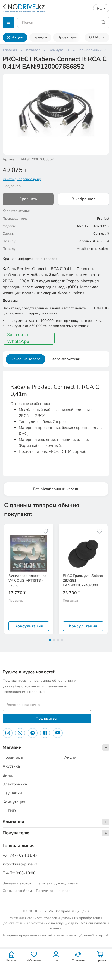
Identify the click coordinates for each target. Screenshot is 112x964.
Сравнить (28, 198)
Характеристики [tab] (66, 359)
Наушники (12, 793)
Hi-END (9, 811)
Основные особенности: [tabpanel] (56, 419)
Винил (9, 775)
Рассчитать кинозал (53, 890)
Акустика (11, 766)
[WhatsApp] (20, 733)
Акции (17, 37)
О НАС (95, 37)
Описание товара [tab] (25, 359)
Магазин (12, 747)
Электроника (15, 784)
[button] (102, 81)
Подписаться (47, 718)
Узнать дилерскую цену (22, 179)
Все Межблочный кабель (56, 488)
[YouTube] (58, 733)
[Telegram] (33, 733)
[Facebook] (45, 733)
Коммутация (14, 801)
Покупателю (16, 833)
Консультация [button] (29, 626)
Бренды (40, 37)
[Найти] (103, 22)
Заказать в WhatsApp (18, 338)
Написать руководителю (57, 883)
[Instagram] (8, 733)
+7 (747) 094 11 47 (20, 855)
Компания (13, 822)
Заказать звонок (17, 883)
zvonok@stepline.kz (20, 864)
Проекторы (67, 37)
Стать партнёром (17, 890)
